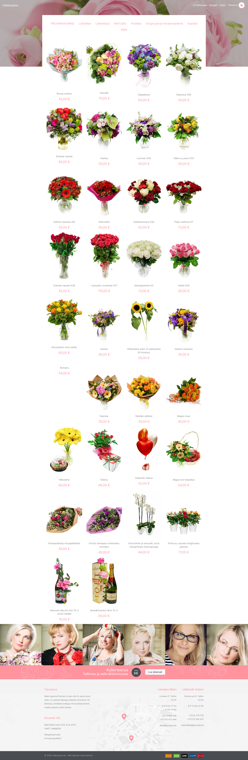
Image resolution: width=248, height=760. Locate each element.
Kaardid (192, 23)
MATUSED (120, 23)
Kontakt (213, 5)
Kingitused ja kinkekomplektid (164, 23)
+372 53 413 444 (168, 719)
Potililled (136, 23)
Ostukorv (233, 5)
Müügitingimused (52, 734)
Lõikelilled (85, 23)
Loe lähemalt (155, 672)
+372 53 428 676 (195, 719)
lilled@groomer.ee (168, 725)
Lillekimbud (102, 23)
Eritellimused (200, 5)
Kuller (223, 5)
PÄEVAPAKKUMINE (62, 23)
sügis (124, 29)
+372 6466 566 (168, 715)
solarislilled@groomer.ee (192, 725)
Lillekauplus (10, 5)
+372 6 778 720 (196, 715)
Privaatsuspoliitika (52, 738)
